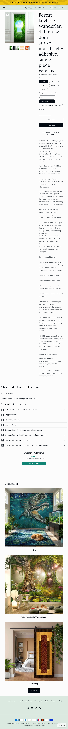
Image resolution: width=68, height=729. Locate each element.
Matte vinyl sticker (47, 101)
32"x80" (54, 85)
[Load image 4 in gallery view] (27, 48)
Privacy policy (46, 723)
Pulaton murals (16, 723)
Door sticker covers (12, 701)
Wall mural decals (26, 701)
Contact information (40, 725)
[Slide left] (7, 48)
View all (34, 691)
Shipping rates (38, 701)
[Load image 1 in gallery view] (11, 48)
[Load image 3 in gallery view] (22, 48)
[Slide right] (32, 48)
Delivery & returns (51, 701)
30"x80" (43, 85)
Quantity (41, 109)
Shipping (41, 74)
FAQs (60, 701)
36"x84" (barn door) (48, 94)
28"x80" (54, 81)
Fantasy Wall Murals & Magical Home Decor (19, 398)
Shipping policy (28, 725)
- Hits (33, 550)
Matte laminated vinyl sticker (51, 105)
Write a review (34, 464)
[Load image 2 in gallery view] (16, 48)
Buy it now (51, 125)
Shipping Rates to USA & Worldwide (50, 133)
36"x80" (43, 90)
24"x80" (43, 81)
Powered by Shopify (25, 723)
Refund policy (37, 723)
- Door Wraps (7, 393)
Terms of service (56, 723)
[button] (4, 7)
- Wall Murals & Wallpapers (32, 617)
